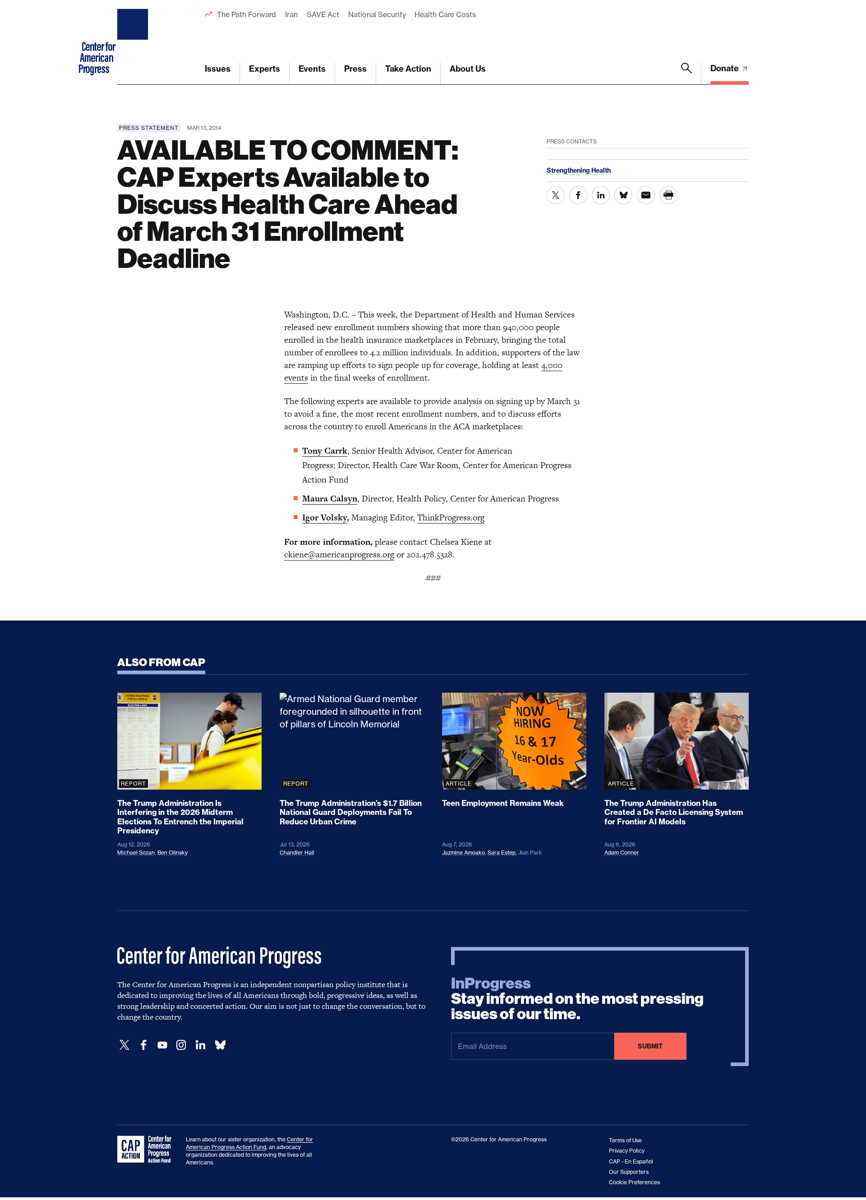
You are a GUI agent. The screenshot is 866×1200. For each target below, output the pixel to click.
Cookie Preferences (634, 1182)
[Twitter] (124, 1045)
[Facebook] (143, 1045)
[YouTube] (162, 1045)
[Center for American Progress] (134, 42)
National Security (376, 14)
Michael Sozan (136, 852)
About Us (468, 69)
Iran (291, 14)
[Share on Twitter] (556, 195)
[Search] (686, 73)
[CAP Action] (147, 1149)
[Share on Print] (668, 195)
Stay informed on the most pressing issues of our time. (577, 999)
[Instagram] (181, 1045)
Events (312, 69)
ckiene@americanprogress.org (339, 554)
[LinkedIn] (200, 1045)
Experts (264, 69)
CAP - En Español (631, 1161)
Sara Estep (502, 852)
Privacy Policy (627, 1150)
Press (355, 69)
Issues (217, 69)
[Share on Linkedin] (601, 195)
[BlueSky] (220, 1045)
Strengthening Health (579, 170)
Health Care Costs (445, 14)
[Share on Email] (646, 195)
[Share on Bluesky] (623, 195)
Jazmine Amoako (463, 852)
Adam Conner (621, 852)
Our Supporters (629, 1171)
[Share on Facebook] (578, 195)
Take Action (408, 69)
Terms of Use (625, 1140)
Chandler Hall (297, 852)
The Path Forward (246, 14)
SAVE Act (323, 14)
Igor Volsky (324, 517)
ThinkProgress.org (450, 517)
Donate (725, 68)
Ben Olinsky (172, 852)
